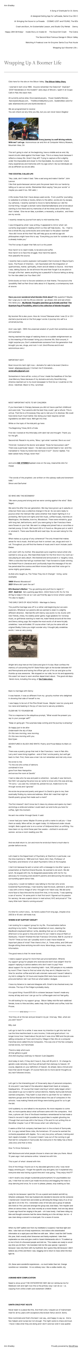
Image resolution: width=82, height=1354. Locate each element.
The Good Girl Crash (57, 32)
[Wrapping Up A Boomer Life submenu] (77, 47)
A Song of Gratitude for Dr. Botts (64, 11)
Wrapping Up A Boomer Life (64, 48)
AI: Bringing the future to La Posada (29, 21)
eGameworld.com (22, 368)
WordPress (73, 1346)
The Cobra (73, 32)
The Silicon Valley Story (55, 82)
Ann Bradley (9, 5)
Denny (75, 27)
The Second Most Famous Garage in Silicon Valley (57, 37)
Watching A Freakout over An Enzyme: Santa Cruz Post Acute (52, 42)
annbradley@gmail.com (18, 371)
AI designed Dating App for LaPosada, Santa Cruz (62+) (54, 16)
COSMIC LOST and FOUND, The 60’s (62, 21)
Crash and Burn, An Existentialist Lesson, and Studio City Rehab (43, 27)
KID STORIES (23, 463)
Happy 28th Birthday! (14, 32)
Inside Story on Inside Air (36, 32)
